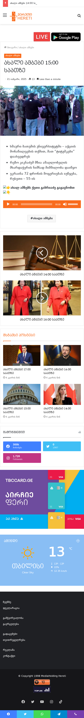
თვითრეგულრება (14, 640)
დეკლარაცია (11, 608)
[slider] (73, 203)
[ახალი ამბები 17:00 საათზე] (21, 355)
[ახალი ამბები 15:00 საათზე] (21, 394)
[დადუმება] (65, 204)
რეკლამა (9, 650)
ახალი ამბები (26, 47)
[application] (42, 204)
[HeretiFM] (24, 15)
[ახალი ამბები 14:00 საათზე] (62, 394)
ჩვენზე (7, 602)
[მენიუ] (5, 17)
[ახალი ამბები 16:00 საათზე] (62, 355)
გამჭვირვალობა (13, 618)
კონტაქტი (9, 656)
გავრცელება (11, 624)
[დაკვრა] (8, 204)
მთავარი (11, 47)
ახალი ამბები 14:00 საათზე (25, 3)
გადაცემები (10, 634)
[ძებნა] (79, 17)
